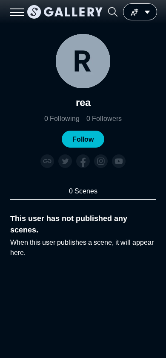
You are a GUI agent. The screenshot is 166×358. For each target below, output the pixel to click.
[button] (113, 12)
